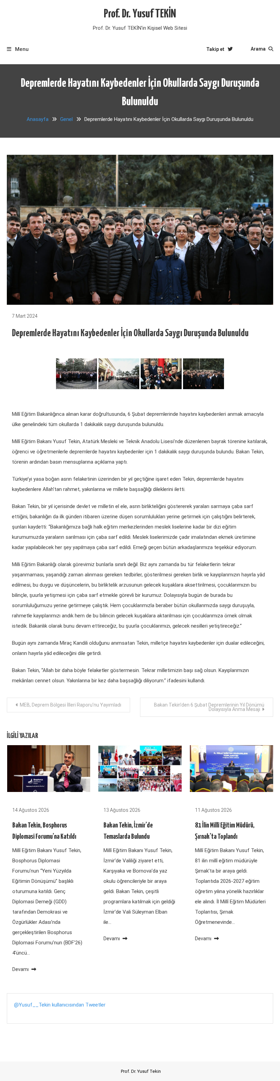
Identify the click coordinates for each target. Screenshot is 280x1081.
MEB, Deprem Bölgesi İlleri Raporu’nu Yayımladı (70, 705)
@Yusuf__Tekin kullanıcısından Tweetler (60, 1005)
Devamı (21, 969)
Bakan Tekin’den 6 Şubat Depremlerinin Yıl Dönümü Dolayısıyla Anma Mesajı (209, 707)
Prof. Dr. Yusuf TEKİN (140, 14)
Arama (259, 49)
